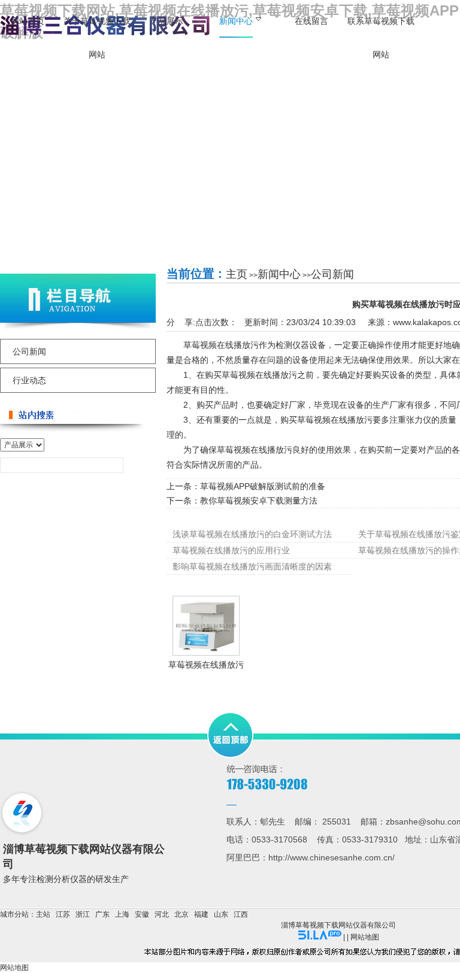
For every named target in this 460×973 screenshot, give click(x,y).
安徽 (142, 914)
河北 (162, 914)
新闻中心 (279, 274)
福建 (201, 914)
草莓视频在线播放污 (206, 664)
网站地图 (364, 937)
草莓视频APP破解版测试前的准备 (262, 486)
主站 (43, 914)
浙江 (82, 914)
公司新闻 (332, 274)
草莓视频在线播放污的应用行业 (231, 550)
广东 (102, 914)
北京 (181, 914)
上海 (122, 914)
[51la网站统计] (319, 937)
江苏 (63, 914)
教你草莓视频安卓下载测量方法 (258, 500)
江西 (241, 914)
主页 (236, 274)
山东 (221, 914)
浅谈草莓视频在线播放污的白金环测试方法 (252, 534)
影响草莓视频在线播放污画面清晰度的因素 (252, 566)
